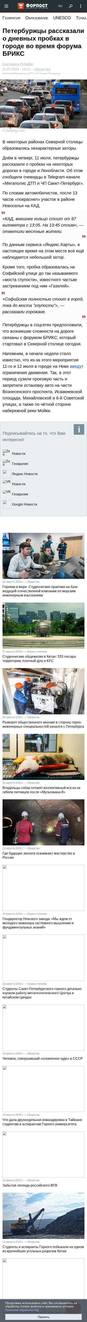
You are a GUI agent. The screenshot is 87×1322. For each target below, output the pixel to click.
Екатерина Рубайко (18, 64)
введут (76, 366)
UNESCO (62, 17)
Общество (42, 69)
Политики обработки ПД (21, 1310)
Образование (36, 17)
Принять (43, 1317)
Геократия (11, 17)
